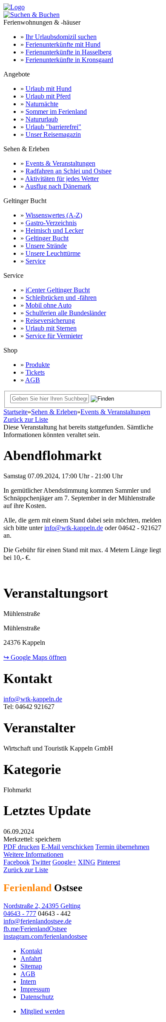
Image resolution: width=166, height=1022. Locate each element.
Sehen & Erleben (54, 411)
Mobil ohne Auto (49, 305)
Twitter (41, 862)
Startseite (15, 411)
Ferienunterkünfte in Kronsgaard (69, 59)
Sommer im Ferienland (56, 111)
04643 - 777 (19, 913)
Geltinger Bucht (47, 238)
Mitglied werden (42, 1011)
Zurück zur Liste (25, 419)
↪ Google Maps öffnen (34, 657)
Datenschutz (37, 996)
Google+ (64, 862)
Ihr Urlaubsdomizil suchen (61, 36)
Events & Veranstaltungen (60, 163)
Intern (28, 981)
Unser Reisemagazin (53, 134)
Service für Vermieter (54, 335)
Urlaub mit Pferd (48, 96)
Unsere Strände (46, 245)
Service (36, 261)
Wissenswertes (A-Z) (54, 215)
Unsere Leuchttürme (53, 253)
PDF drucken (21, 846)
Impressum (35, 989)
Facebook (16, 862)
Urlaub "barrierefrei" (53, 126)
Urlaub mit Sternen (51, 328)
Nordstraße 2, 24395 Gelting (41, 905)
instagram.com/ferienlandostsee (45, 936)
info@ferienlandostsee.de (37, 921)
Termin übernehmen (122, 846)
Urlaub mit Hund (49, 88)
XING (86, 862)
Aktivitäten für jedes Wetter (62, 178)
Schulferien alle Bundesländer (66, 312)
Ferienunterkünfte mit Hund (63, 44)
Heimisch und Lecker (54, 230)
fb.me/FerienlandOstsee (35, 928)
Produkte (38, 364)
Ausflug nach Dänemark (58, 186)
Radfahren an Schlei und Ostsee (69, 171)
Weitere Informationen (33, 854)
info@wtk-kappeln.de (73, 527)
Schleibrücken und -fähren (61, 297)
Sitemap (31, 966)
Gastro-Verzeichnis (51, 222)
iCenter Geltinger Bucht (58, 290)
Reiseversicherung (50, 320)
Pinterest (108, 862)
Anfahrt (30, 958)
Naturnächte (42, 103)
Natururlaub (42, 119)
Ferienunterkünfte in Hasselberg (69, 52)
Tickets (35, 372)
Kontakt (31, 950)
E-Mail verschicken (67, 846)
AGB (32, 380)
